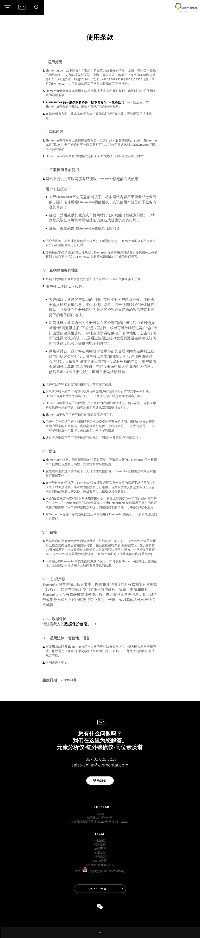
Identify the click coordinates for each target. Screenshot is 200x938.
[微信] (100, 906)
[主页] (186, 7)
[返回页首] (100, 932)
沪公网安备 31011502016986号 (106, 871)
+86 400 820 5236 (100, 759)
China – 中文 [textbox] (98, 888)
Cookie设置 (100, 861)
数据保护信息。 (78, 624)
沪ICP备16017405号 (102, 865)
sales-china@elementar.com (100, 765)
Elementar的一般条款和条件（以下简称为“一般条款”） (86, 102)
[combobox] (100, 888)
